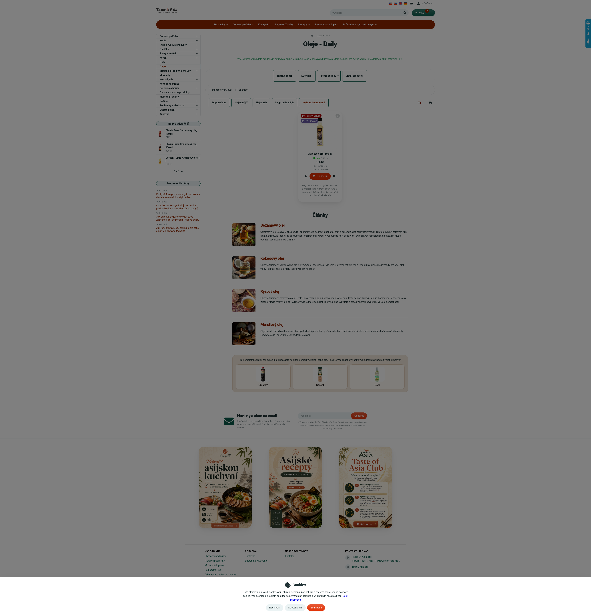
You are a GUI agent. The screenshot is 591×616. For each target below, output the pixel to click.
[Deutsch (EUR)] (405, 3)
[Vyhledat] (405, 12)
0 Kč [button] (423, 13)
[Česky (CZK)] (390, 3)
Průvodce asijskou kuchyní (358, 24)
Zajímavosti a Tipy (325, 24)
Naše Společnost (296, 551)
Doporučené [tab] (219, 102)
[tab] (419, 102)
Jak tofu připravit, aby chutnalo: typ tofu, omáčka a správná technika (177, 229)
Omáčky (164, 49)
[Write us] (347, 567)
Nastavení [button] (274, 607)
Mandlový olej (271, 324)
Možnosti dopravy (214, 565)
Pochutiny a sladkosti (172, 105)
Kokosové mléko (169, 83)
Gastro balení (167, 109)
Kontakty (289, 556)
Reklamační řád (213, 569)
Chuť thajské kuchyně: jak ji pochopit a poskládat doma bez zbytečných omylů (177, 207)
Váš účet (425, 3)
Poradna (251, 551)
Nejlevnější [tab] (241, 102)
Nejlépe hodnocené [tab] (313, 102)
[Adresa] (347, 557)
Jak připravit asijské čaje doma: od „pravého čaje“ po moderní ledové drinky (177, 218)
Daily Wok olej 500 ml (320, 153)
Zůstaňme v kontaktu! (256, 560)
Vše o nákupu (213, 551)
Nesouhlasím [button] (295, 607)
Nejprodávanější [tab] (284, 102)
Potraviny (219, 24)
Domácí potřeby (242, 24)
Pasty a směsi (168, 53)
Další (176, 171)
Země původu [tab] (329, 75)
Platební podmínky (215, 560)
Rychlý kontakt (360, 566)
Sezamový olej (272, 225)
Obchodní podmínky (215, 556)
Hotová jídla (166, 79)
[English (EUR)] (400, 3)
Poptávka (250, 556)
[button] (431, 12)
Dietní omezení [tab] (354, 75)
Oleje (163, 66)
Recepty (303, 24)
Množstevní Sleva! (222, 89)
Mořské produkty (169, 96)
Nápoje (164, 101)
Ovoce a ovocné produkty (175, 92)
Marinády (165, 75)
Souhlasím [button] (316, 607)
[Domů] (166, 10)
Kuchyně (263, 24)
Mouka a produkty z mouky (175, 70)
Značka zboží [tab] (284, 75)
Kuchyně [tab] (307, 75)
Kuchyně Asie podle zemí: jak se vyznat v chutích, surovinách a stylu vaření (178, 196)
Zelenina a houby (169, 88)
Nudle (163, 40)
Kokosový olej (272, 258)
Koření (163, 57)
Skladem (243, 89)
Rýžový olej (269, 291)
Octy (162, 62)
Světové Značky (284, 24)
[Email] (411, 3)
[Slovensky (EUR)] (395, 3)
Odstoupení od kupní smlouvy (221, 574)
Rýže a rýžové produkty (173, 44)
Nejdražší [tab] (261, 102)
